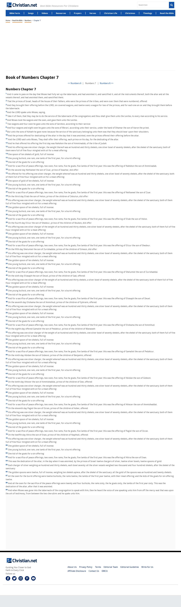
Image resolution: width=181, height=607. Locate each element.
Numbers (28, 20)
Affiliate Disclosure (77, 571)
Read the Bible (17, 20)
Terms (98, 567)
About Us (72, 567)
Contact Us (94, 571)
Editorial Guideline (129, 567)
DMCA (105, 571)
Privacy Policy (85, 567)
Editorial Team (111, 567)
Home (8, 20)
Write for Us (147, 567)
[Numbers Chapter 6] (74, 83)
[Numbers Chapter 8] (106, 83)
